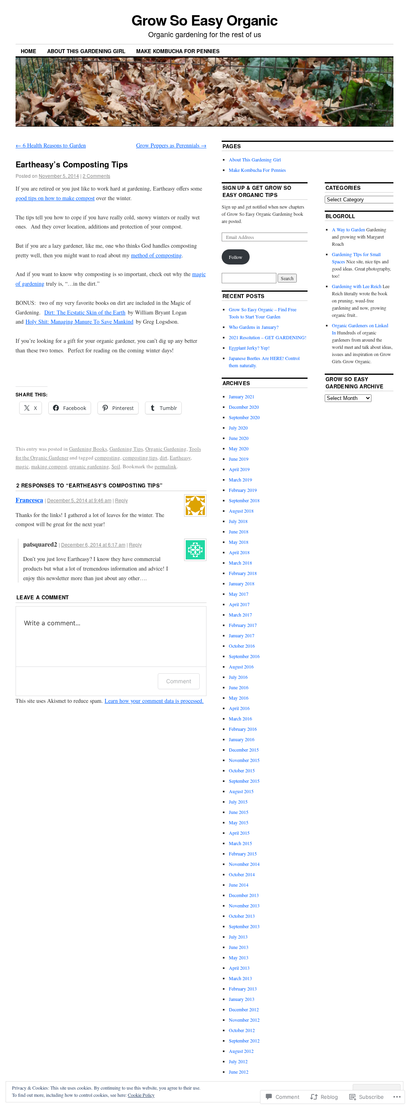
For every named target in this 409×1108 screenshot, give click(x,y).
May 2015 (238, 822)
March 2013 (240, 978)
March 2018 (240, 562)
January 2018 (241, 583)
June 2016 (238, 687)
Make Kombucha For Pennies (178, 51)
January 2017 (241, 635)
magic (22, 466)
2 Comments (96, 175)
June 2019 (238, 459)
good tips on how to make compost (55, 198)
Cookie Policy (141, 1095)
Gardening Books (88, 448)
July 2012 (238, 1061)
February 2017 (243, 625)
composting (107, 457)
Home (28, 51)
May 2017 (238, 594)
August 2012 (241, 1051)
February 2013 (243, 988)
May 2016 (238, 697)
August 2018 (241, 510)
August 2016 (241, 666)
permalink (166, 466)
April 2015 (239, 833)
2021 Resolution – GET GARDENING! (267, 337)
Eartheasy (180, 457)
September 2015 (244, 781)
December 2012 (244, 1009)
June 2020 (238, 438)
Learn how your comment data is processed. (154, 700)
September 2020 (244, 417)
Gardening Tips (126, 448)
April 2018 (239, 552)
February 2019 (243, 490)
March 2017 (240, 614)
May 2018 (238, 542)
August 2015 (241, 791)
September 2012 (244, 1040)
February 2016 (243, 729)
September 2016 (244, 656)
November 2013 (244, 905)
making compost (49, 466)
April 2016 (239, 708)
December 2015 (244, 749)
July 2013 (238, 936)
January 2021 (241, 396)
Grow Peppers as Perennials (171, 145)
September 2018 (244, 500)
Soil (115, 466)
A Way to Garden (348, 229)
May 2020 (238, 448)
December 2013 (244, 895)
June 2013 (238, 947)
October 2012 (242, 1030)
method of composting (156, 255)
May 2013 (238, 957)
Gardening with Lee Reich (356, 286)
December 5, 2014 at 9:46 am (79, 500)
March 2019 (240, 479)
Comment (178, 681)
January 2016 (241, 739)
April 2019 (239, 469)
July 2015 (238, 801)
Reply (121, 500)
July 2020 (238, 427)
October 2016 (242, 646)
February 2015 (243, 853)
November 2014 (244, 864)
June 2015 (238, 812)
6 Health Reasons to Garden (51, 145)
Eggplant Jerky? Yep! (249, 347)
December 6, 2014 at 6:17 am (93, 544)
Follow (235, 257)
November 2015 (244, 760)
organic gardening (89, 466)
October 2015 (242, 770)
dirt (163, 457)
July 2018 (238, 521)
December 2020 (244, 407)
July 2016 (238, 677)
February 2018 (243, 573)
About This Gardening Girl (86, 51)
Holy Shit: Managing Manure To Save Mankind (79, 321)
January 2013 (241, 999)
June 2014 (238, 884)
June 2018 (238, 531)
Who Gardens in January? (253, 327)
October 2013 (242, 916)
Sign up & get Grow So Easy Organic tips (257, 191)
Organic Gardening (166, 448)
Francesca (29, 499)
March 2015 (240, 843)
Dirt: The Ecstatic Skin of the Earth (84, 312)
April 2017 (239, 604)
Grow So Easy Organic (204, 19)
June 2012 (238, 1071)
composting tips (140, 457)
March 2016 (240, 718)
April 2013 (239, 968)
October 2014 (242, 874)
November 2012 (244, 1019)
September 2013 (244, 926)
